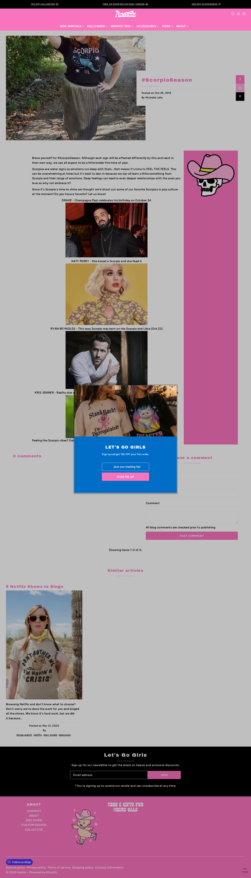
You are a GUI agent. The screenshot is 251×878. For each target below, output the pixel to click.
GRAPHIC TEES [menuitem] (121, 26)
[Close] (173, 389)
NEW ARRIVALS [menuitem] (70, 26)
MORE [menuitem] (166, 26)
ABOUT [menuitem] (181, 26)
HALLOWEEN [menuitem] (96, 26)
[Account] (238, 13)
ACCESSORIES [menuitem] (146, 26)
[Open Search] (232, 13)
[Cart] (244, 13)
